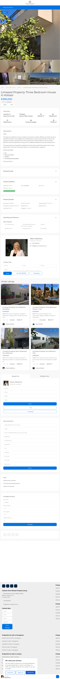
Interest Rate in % (7, 517)
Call (21, 273)
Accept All (30, 672)
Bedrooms (7, 436)
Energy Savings (8, 171)
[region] (20, 667)
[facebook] (4, 534)
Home (2, 87)
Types (6, 428)
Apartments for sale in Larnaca (10, 657)
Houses (14, 87)
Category (7, 452)
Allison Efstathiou (36, 239)
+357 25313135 (35, 243)
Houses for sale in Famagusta (10, 641)
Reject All (20, 672)
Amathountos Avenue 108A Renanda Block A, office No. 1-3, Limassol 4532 (12, 595)
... (4, 361)
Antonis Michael (10, 324)
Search (30, 468)
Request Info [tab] (15, 376)
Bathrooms (7, 464)
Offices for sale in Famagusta (10, 650)
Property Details (8, 199)
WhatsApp (36, 273)
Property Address (8, 181)
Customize (10, 672)
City (5, 448)
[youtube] (12, 534)
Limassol (19, 87)
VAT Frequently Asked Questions (11, 483)
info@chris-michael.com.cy (39, 246)
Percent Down (7, 505)
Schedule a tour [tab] (44, 376)
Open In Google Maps (9, 191)
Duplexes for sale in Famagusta (10, 644)
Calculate (30, 524)
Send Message (7, 626)
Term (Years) (6, 511)
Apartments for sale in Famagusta (11, 638)
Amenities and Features (11, 217)
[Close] (36, 659)
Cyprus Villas (9, 87)
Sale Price (5, 499)
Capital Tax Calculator (8, 486)
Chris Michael (39, 324)
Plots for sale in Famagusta (9, 647)
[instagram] (16, 534)
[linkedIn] (8, 534)
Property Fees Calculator (9, 480)
